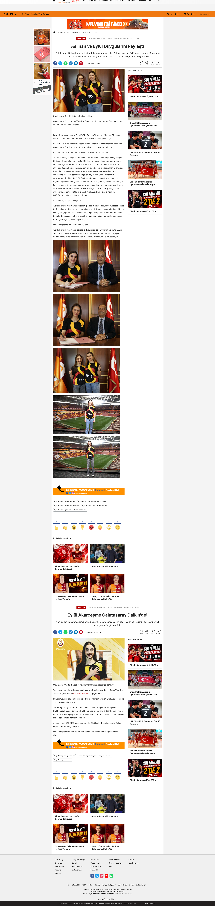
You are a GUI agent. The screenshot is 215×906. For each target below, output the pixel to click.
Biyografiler (94, 870)
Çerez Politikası (121, 885)
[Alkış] (65, 524)
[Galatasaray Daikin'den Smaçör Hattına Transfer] (70, 583)
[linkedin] (76, 63)
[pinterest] (81, 63)
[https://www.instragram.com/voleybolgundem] (101, 875)
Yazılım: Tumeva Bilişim (107, 899)
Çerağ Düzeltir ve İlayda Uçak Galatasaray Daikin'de (105, 597)
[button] (23, 14)
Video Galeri (174, 14)
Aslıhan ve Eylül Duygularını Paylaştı (85, 32)
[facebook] (55, 63)
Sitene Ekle (76, 885)
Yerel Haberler (114, 860)
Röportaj (58, 870)
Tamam (152, 903)
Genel (74, 863)
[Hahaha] (100, 524)
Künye (104, 885)
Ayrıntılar (144, 903)
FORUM (85, 885)
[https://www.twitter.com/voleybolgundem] (97, 875)
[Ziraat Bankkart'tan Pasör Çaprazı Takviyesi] (70, 553)
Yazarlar (206, 14)
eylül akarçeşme (81, 693)
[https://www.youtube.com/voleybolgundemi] (106, 875)
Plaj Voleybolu (77, 866)
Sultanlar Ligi (77, 870)
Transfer (68, 32)
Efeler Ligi (58, 863)
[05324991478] (111, 875)
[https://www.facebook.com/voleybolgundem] (92, 875)
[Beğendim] (56, 524)
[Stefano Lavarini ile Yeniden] (107, 553)
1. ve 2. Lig (59, 860)
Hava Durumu (133, 863)
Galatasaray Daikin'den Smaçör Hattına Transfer (69, 597)
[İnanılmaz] (109, 524)
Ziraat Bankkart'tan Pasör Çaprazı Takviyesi (67, 567)
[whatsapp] (65, 63)
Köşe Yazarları (95, 866)
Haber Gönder (94, 885)
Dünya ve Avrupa (78, 860)
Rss (69, 885)
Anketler (131, 860)
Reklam (131, 885)
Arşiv (111, 866)
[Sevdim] (74, 524)
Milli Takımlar (59, 866)
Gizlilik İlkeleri (141, 885)
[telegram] (71, 63)
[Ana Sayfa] (54, 32)
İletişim (111, 885)
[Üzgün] (117, 524)
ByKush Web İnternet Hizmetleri (101, 894)
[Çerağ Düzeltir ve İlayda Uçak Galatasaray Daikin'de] (107, 583)
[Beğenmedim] (82, 524)
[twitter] (60, 63)
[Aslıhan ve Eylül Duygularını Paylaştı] (89, 90)
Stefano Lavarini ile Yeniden (104, 566)
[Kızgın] (91, 524)
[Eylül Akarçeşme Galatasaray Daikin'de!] (89, 659)
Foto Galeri (191, 14)
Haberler (60, 32)
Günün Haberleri (115, 863)
